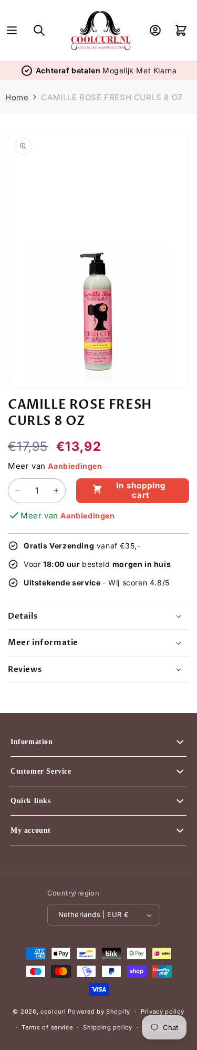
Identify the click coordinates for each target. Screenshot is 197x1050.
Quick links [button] (31, 801)
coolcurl (53, 1011)
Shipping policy (107, 1027)
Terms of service (47, 1027)
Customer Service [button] (41, 771)
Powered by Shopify (99, 1011)
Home (16, 97)
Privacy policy (162, 1011)
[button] (11, 30)
